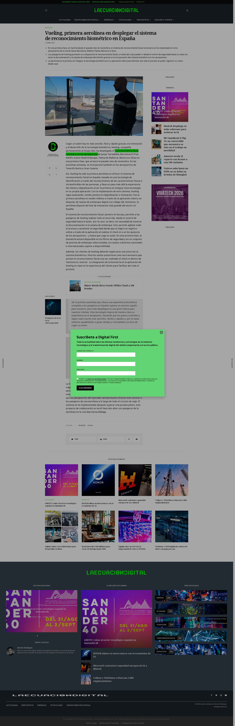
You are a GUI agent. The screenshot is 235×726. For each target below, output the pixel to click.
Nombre (80, 360)
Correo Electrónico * (85, 351)
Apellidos (80, 369)
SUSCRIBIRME (85, 388)
